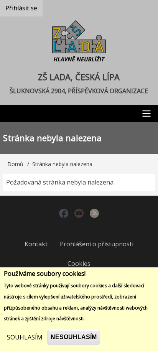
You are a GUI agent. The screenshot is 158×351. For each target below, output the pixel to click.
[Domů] (79, 42)
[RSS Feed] (94, 214)
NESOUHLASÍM (74, 337)
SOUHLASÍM (25, 337)
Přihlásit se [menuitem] (21, 8)
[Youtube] (79, 214)
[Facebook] (64, 214)
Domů (15, 164)
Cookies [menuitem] (79, 263)
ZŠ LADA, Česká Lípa (79, 76)
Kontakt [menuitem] (36, 244)
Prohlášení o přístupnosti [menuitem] (96, 244)
